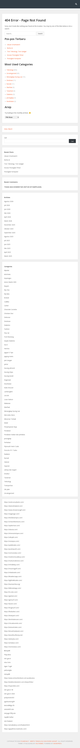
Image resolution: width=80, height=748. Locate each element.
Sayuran (7, 466)
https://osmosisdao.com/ (12, 553)
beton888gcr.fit (9, 705)
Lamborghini (8, 392)
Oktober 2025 (8, 229)
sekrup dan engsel (10, 470)
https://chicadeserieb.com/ (13, 623)
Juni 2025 (7, 244)
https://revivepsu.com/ (11, 541)
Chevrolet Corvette (10, 309)
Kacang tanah (8, 376)
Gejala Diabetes (9, 341)
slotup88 (7, 674)
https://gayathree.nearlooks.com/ (15, 729)
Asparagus (7, 278)
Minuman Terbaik (10, 419)
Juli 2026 (7, 205)
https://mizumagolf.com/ (12, 569)
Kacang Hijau (8, 372)
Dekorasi (7, 317)
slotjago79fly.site (10, 713)
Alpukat (6, 270)
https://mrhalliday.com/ (12, 565)
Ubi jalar (7, 489)
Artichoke (7, 274)
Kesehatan (10, 101)
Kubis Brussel (8, 388)
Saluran (6, 462)
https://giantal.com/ (10, 596)
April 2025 (7, 252)
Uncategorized (11, 73)
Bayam (6, 286)
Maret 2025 (8, 256)
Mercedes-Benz (9, 415)
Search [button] (40, 33)
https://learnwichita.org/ (12, 584)
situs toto (7, 662)
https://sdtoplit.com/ (11, 537)
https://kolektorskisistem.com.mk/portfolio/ (18, 682)
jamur (6, 364)
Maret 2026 (8, 221)
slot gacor (7, 658)
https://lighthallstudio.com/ (13, 580)
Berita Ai (10, 48)
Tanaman (10, 91)
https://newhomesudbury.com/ (14, 557)
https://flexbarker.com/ (11, 612)
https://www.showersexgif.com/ (15, 510)
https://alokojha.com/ (11, 639)
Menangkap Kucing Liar (14, 77)
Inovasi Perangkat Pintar (15, 55)
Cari (5, 138)
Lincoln (6, 395)
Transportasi (8, 485)
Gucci (6, 345)
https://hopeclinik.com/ (11, 686)
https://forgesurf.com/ (11, 608)
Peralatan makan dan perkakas (14, 435)
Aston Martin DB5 (10, 282)
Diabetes (10, 94)
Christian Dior (8, 313)
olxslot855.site (9, 709)
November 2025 (9, 225)
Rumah (9, 84)
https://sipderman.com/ (12, 526)
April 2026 (7, 217)
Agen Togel (8, 666)
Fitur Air (6, 333)
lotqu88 (7, 651)
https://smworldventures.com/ (14, 522)
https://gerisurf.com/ (11, 600)
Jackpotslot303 (9, 698)
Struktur (6, 474)
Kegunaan (7, 380)
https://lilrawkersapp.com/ (13, 576)
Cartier (6, 306)
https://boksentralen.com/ (13, 627)
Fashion (6, 329)
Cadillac (6, 302)
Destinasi (10, 80)
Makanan (7, 403)
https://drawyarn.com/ (11, 616)
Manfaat (9, 87)
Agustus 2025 (8, 236)
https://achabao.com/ (11, 643)
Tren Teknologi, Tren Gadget (16, 51)
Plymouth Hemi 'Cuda (11, 446)
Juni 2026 (7, 209)
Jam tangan (8, 360)
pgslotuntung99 (9, 702)
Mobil (6, 423)
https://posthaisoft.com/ (12, 549)
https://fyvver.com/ (10, 604)
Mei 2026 (7, 213)
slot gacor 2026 (9, 694)
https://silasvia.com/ (11, 529)
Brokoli (6, 298)
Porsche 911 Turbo (10, 450)
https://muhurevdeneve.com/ (14, 561)
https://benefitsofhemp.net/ (13, 635)
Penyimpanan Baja (10, 427)
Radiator (7, 454)
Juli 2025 (7, 240)
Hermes (6, 349)
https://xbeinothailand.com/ (13, 506)
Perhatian (7, 442)
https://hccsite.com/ (11, 592)
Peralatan (7, 431)
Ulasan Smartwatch (13, 45)
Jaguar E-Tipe (8, 353)
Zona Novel (8, 129)
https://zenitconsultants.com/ (14, 502)
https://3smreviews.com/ (12, 647)
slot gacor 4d (8, 690)
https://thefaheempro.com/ (13, 518)
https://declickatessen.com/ (13, 619)
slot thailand (8, 721)
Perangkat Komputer (14, 58)
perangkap (10, 98)
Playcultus (7, 655)
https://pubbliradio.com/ (12, 545)
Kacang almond (9, 368)
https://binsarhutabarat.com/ (13, 631)
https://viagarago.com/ (11, 514)
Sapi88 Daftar (8, 717)
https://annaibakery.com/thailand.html (17, 725)
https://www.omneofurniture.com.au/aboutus (19, 678)
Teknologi (10, 70)
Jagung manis (8, 356)
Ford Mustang (9, 337)
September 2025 (9, 233)
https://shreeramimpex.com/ (13, 533)
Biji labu (6, 294)
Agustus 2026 (8, 201)
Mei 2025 (7, 248)
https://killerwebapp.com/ (12, 588)
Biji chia (6, 290)
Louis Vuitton (8, 399)
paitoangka (8, 670)
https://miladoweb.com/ (12, 572)
